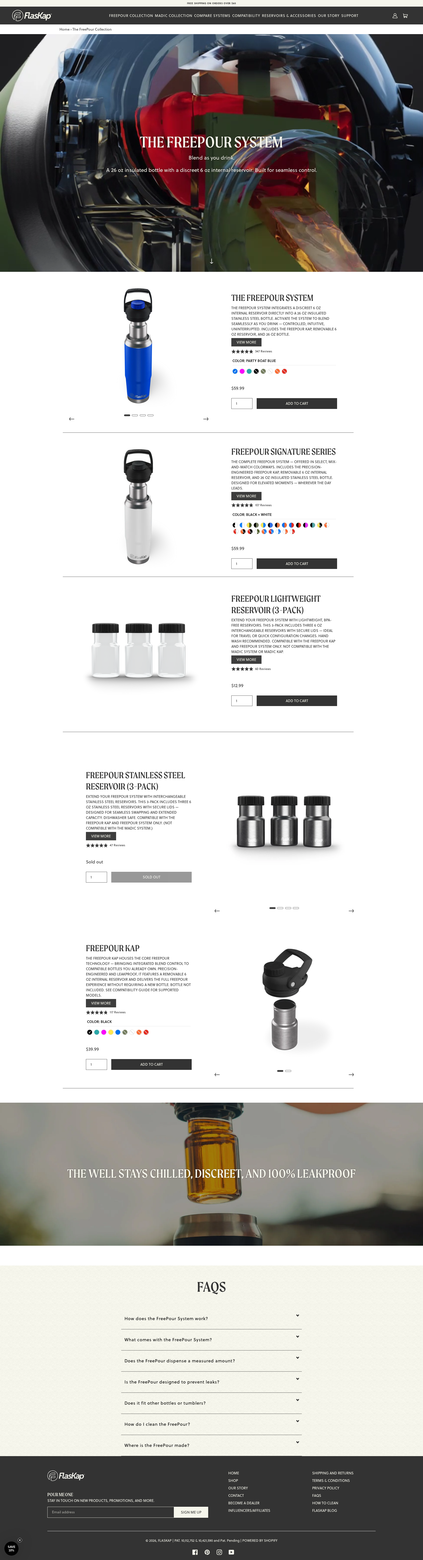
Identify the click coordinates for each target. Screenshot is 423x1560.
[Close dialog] (272, 726)
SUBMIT (245, 808)
